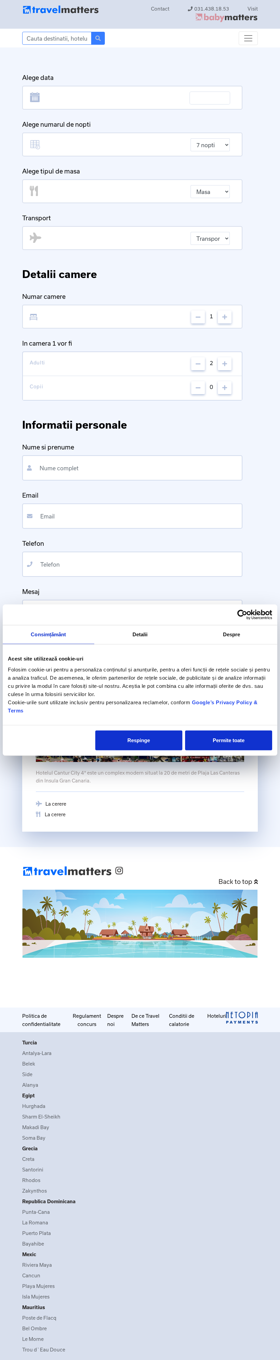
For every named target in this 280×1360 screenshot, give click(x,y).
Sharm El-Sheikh (41, 1117)
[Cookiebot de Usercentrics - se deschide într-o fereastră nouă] (242, 615)
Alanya (30, 1085)
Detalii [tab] (140, 634)
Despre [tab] (231, 634)
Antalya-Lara (37, 1053)
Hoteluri (216, 1016)
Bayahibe (33, 1244)
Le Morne (33, 1339)
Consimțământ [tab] (48, 634)
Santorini (32, 1169)
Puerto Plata (36, 1233)
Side (27, 1074)
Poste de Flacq (39, 1318)
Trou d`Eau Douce (43, 1349)
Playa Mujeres (38, 1286)
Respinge (138, 740)
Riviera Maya (37, 1265)
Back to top (235, 881)
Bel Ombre (34, 1328)
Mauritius (33, 1307)
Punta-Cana (36, 1212)
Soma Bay (33, 1138)
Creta (28, 1159)
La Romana (35, 1222)
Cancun (31, 1275)
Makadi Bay (35, 1127)
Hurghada (33, 1106)
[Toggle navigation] (248, 38)
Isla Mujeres (36, 1297)
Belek (28, 1064)
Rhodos (31, 1180)
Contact (160, 9)
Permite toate (228, 740)
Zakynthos (34, 1191)
